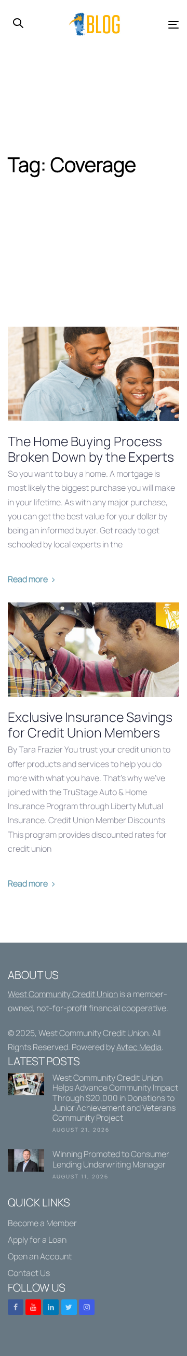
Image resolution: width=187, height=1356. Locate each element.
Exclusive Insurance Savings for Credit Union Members (90, 725)
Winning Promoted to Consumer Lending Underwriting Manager (93, 1166)
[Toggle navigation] (152, 25)
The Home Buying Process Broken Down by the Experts (91, 449)
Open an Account (40, 1256)
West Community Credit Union (63, 994)
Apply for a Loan (37, 1239)
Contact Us (29, 1273)
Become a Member (42, 1223)
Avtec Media (139, 1047)
